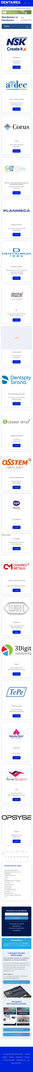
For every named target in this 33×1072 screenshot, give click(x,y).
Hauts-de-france (9, 884)
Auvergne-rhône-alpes (11, 870)
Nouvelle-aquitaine (10, 889)
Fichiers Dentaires (9, 1060)
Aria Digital (16, 538)
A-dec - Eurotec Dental (17, 99)
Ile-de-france (8, 886)
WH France (16, 622)
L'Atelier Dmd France (16, 435)
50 (18, 856)
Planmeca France (16, 224)
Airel (16, 789)
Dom (5, 879)
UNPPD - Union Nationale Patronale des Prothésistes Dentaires (16, 183)
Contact (11, 1057)
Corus (16, 141)
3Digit (16, 664)
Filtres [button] (7, 26)
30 (11, 856)
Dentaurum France (16, 266)
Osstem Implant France (16, 477)
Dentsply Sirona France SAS (16, 394)
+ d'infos (16, 67)
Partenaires (19, 1057)
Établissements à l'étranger (12, 880)
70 (24, 856)
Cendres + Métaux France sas (16, 580)
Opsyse (16, 831)
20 (8, 856)
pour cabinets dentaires (16, 1029)
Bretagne (7, 873)
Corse (6, 877)
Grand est (7, 882)
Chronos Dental (16, 352)
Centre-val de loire (9, 875)
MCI (16, 310)
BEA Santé (16, 748)
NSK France (16, 57)
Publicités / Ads (21, 1060)
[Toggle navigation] (28, 3)
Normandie (7, 888)
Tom (5, 897)
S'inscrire (16, 918)
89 (3, 853)
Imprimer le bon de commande (16, 982)
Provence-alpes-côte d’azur (12, 895)
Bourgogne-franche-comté (12, 872)
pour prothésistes (16, 1034)
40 (14, 856)
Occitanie (7, 891)
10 (26, 851)
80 (27, 856)
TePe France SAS (16, 706)
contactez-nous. (25, 945)
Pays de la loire (8, 893)
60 (21, 856)
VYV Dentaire (16, 519)
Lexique (27, 1057)
